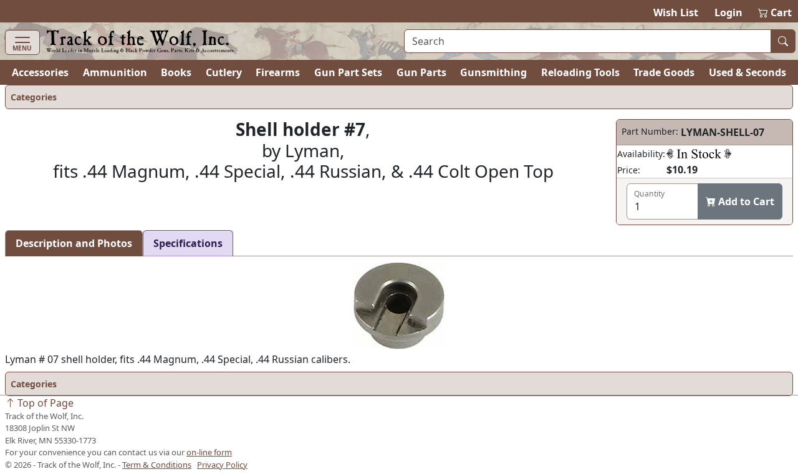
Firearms (278, 72)
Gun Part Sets (348, 72)
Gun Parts (421, 72)
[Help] (698, 153)
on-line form (209, 452)
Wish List (675, 12)
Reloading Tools (580, 72)
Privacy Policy (222, 464)
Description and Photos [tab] (74, 243)
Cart (776, 12)
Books (176, 72)
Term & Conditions (156, 464)
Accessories (40, 72)
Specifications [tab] (188, 243)
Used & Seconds (747, 72)
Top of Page (44, 403)
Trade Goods (664, 72)
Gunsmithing (493, 72)
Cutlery (224, 72)
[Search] (783, 41)
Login (728, 12)
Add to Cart (745, 201)
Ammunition (115, 72)
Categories (34, 97)
